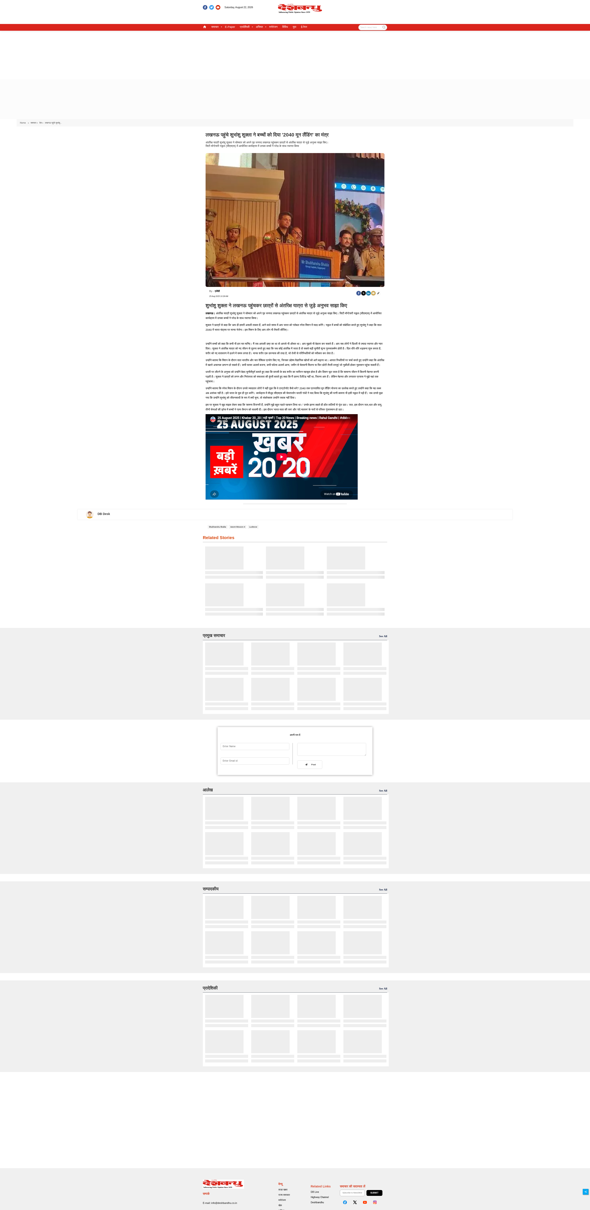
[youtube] (218, 7)
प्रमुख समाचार (214, 635)
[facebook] (205, 7)
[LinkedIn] (368, 293)
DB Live (315, 1191)
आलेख (208, 790)
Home (23, 123)
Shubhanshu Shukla (217, 527)
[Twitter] (363, 293)
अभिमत (259, 26)
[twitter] (211, 7)
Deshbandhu (317, 1202)
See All (383, 636)
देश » (41, 123)
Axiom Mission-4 (237, 527)
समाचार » (34, 123)
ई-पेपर (304, 26)
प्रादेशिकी (245, 26)
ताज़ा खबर (282, 1189)
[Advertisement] (295, 53)
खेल (280, 1205)
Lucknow (253, 527)
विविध (285, 26)
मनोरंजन (273, 26)
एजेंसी (217, 291)
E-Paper (230, 26)
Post (313, 764)
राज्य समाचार (284, 1194)
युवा (294, 26)
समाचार (215, 26)
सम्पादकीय (211, 889)
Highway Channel (320, 1197)
